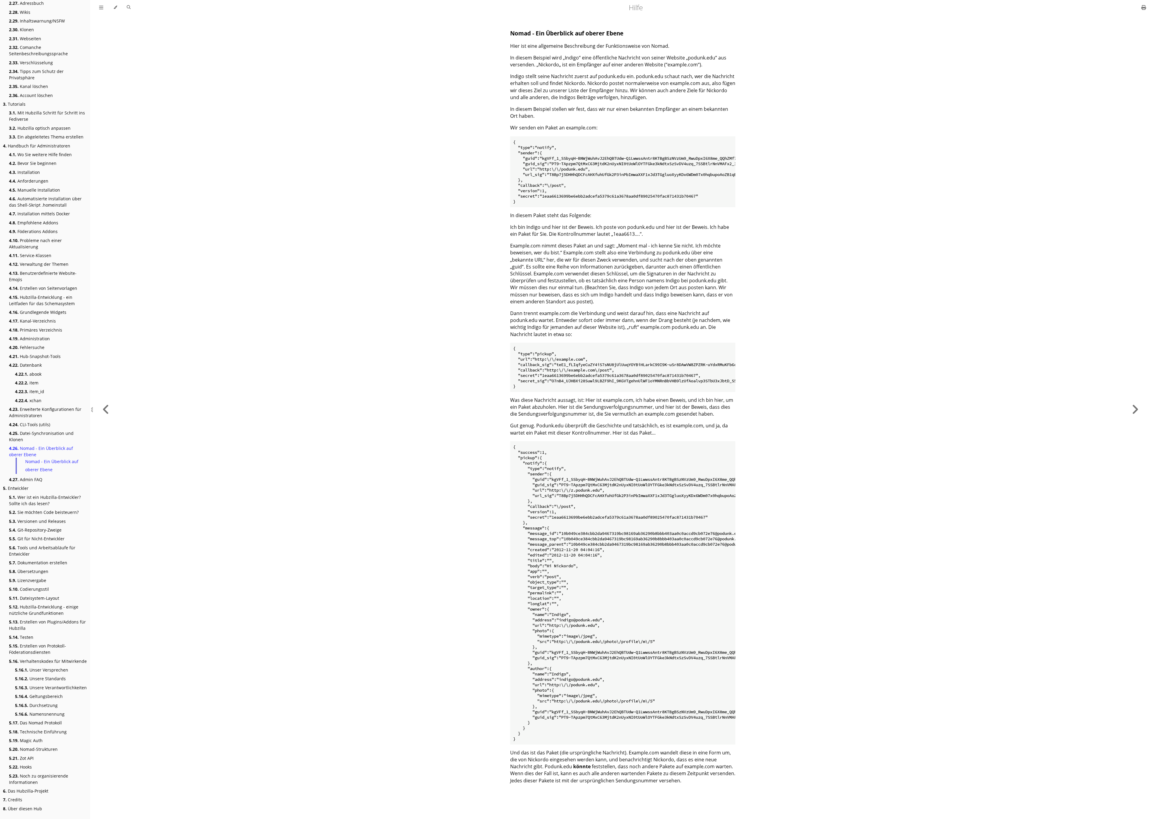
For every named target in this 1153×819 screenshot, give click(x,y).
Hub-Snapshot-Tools (35, 356)
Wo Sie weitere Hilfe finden (40, 154)
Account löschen (31, 95)
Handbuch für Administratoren (36, 146)
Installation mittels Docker (39, 214)
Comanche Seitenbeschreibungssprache (38, 50)
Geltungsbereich (39, 696)
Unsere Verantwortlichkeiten (51, 687)
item (26, 383)
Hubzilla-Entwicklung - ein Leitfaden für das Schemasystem (42, 300)
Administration (29, 338)
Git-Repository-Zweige (35, 530)
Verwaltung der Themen (38, 264)
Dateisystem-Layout (34, 598)
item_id (29, 391)
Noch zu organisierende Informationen (38, 779)
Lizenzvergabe (27, 580)
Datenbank (25, 365)
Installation (24, 172)
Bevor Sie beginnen (32, 163)
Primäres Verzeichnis (35, 330)
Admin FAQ (25, 479)
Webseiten (25, 38)
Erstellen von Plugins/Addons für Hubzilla (47, 625)
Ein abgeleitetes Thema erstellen (46, 137)
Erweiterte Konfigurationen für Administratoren (45, 412)
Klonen (21, 29)
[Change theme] (115, 7)
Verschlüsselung (31, 62)
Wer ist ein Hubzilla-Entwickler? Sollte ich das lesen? (45, 500)
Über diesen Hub (22, 808)
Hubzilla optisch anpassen (40, 128)
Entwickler (16, 488)
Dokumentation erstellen (38, 563)
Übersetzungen (28, 571)
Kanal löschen (28, 86)
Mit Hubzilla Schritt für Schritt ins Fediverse (47, 116)
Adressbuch (26, 3)
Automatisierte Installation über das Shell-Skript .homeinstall (45, 202)
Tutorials (14, 104)
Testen (21, 637)
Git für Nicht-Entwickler (37, 538)
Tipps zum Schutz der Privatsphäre (36, 74)
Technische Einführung (38, 732)
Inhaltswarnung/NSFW (37, 21)
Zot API (21, 758)
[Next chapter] (1134, 409)
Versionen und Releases (37, 521)
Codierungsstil (29, 589)
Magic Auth (26, 740)
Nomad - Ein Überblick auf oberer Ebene (41, 451)
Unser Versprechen (41, 670)
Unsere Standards (40, 678)
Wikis (19, 12)
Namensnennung (40, 714)
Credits (12, 799)
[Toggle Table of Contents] (101, 7)
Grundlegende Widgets (37, 312)
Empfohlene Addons (33, 223)
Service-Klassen (30, 255)
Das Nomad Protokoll (35, 723)
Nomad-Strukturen (33, 749)
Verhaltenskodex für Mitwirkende (48, 661)
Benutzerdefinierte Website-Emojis (43, 276)
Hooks (20, 767)
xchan (28, 400)
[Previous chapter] (106, 409)
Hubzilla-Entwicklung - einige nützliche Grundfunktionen (43, 610)
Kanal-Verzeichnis (32, 321)
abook (28, 374)
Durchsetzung (36, 705)
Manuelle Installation (34, 190)
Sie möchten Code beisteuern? (44, 512)
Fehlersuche (26, 347)
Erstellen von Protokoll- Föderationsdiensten (37, 649)
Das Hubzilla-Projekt (25, 791)
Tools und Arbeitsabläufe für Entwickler (42, 551)
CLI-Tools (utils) (29, 424)
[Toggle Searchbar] (128, 7)
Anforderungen (28, 181)
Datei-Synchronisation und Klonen (41, 436)
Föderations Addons (33, 231)
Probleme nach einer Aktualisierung (35, 244)
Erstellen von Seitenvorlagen (43, 288)
